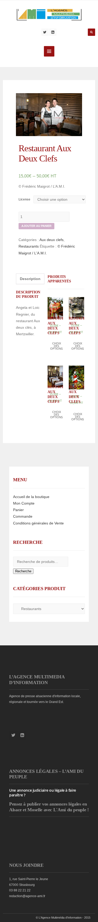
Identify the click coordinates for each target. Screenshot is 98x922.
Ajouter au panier (36, 225)
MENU (49, 51)
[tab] (30, 278)
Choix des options (56, 345)
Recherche (23, 571)
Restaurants (29, 246)
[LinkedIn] (52, 32)
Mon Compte (23, 503)
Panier (18, 510)
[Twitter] (45, 32)
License (24, 199)
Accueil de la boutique (31, 497)
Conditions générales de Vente (38, 523)
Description (30, 279)
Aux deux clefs (51, 240)
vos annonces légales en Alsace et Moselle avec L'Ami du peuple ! (49, 806)
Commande (22, 516)
